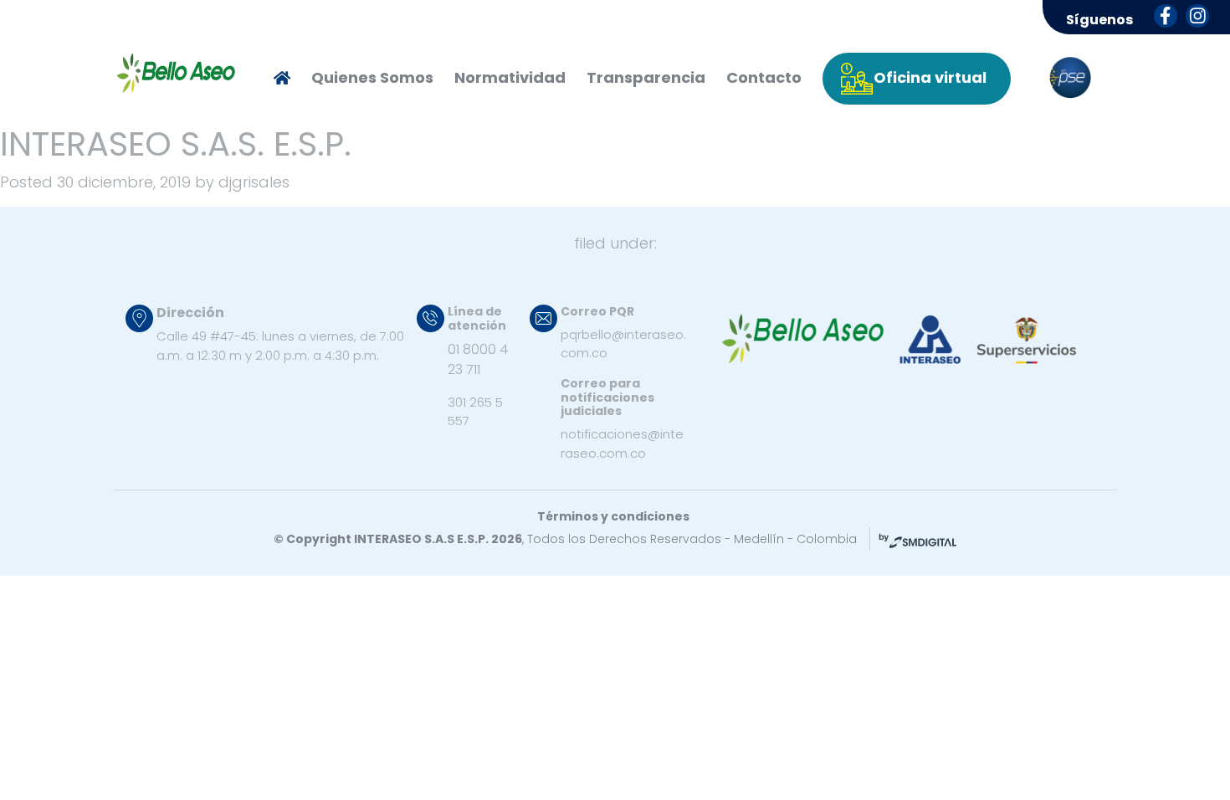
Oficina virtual (930, 77)
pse (1070, 78)
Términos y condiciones (613, 516)
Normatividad (510, 77)
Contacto (764, 77)
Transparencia (646, 77)
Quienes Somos (372, 77)
